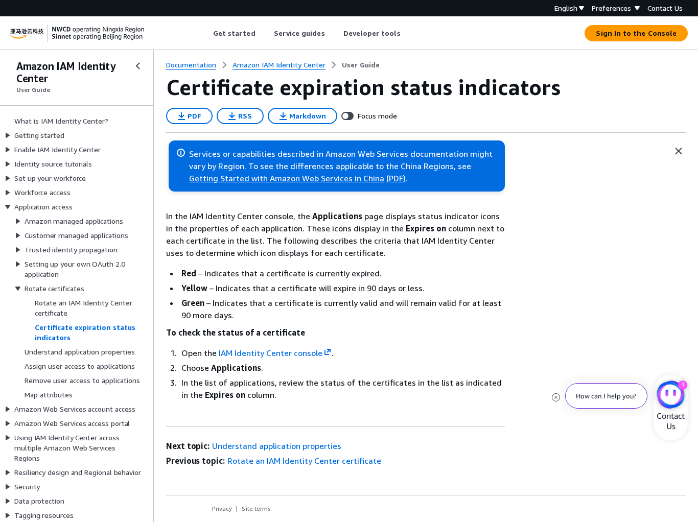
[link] (361, 65)
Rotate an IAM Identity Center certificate (304, 461)
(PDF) (396, 178)
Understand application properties (276, 446)
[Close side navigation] (138, 66)
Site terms (256, 508)
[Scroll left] (205, 33)
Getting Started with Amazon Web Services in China (286, 178)
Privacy (222, 508)
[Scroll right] (408, 33)
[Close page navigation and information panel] (678, 151)
